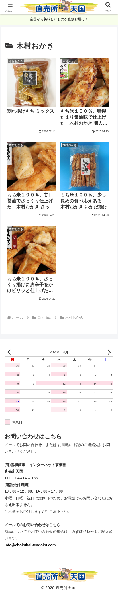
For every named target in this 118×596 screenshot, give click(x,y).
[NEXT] (108, 352)
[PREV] (10, 352)
